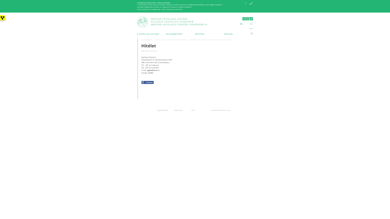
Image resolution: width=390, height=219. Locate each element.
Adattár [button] (199, 34)
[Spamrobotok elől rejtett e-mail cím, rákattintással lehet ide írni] (153, 70)
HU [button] (241, 24)
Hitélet (150, 73)
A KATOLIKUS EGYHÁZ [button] (148, 34)
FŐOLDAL (228, 34)
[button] (245, 3)
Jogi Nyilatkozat (162, 110)
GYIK (193, 110)
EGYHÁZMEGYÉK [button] (174, 34)
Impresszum (178, 110)
